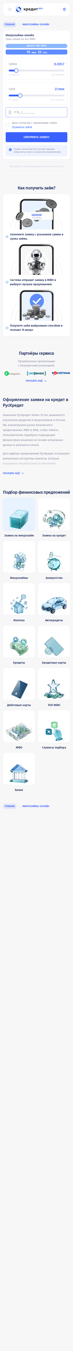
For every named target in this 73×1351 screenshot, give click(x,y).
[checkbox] (7, 124)
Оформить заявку (36, 137)
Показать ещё (34, 380)
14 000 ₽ (59, 64)
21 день (59, 89)
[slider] (16, 70)
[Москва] (64, 9)
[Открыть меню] (10, 9)
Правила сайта (22, 127)
